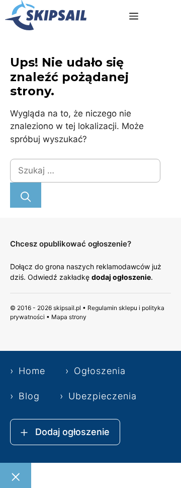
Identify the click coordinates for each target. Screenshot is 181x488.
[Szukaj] (25, 195)
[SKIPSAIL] (45, 17)
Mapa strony (68, 317)
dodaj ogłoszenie (121, 277)
